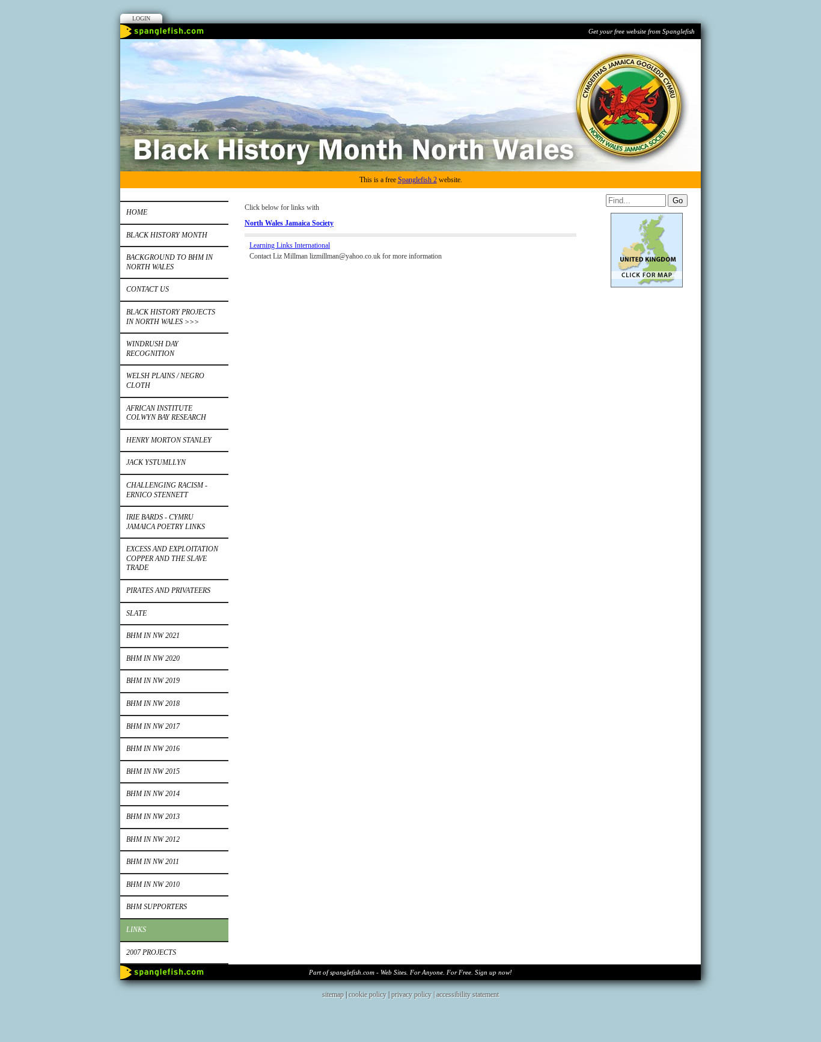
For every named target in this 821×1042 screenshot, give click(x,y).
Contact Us (147, 289)
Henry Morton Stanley (169, 440)
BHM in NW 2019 (153, 680)
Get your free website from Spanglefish (641, 31)
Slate (136, 613)
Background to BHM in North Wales (169, 262)
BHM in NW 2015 (153, 771)
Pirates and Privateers (168, 590)
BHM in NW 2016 (153, 748)
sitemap (333, 994)
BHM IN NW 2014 (153, 793)
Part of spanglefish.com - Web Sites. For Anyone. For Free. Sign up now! (410, 972)
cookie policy (367, 994)
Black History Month (166, 235)
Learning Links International (289, 245)
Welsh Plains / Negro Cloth (165, 381)
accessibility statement (467, 994)
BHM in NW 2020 (153, 658)
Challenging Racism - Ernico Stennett (166, 490)
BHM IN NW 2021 (153, 635)
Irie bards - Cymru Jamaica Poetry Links (165, 522)
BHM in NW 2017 (153, 726)
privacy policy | (413, 994)
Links (136, 929)
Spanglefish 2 (417, 180)
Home (136, 212)
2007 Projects (151, 952)
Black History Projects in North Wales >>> (170, 317)
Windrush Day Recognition (152, 349)
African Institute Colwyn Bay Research (166, 413)
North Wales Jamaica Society (289, 223)
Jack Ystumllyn (156, 462)
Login (141, 18)
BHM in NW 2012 (153, 839)
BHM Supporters (156, 907)
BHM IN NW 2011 (152, 861)
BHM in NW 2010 (153, 884)
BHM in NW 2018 (153, 703)
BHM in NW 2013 (153, 816)
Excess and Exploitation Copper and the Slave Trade (172, 558)
